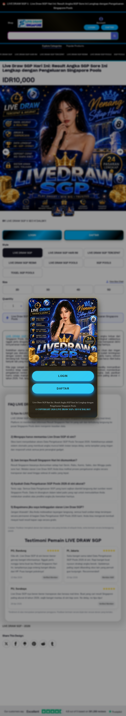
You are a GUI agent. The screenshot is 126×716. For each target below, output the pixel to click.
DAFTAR (63, 388)
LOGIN (63, 376)
